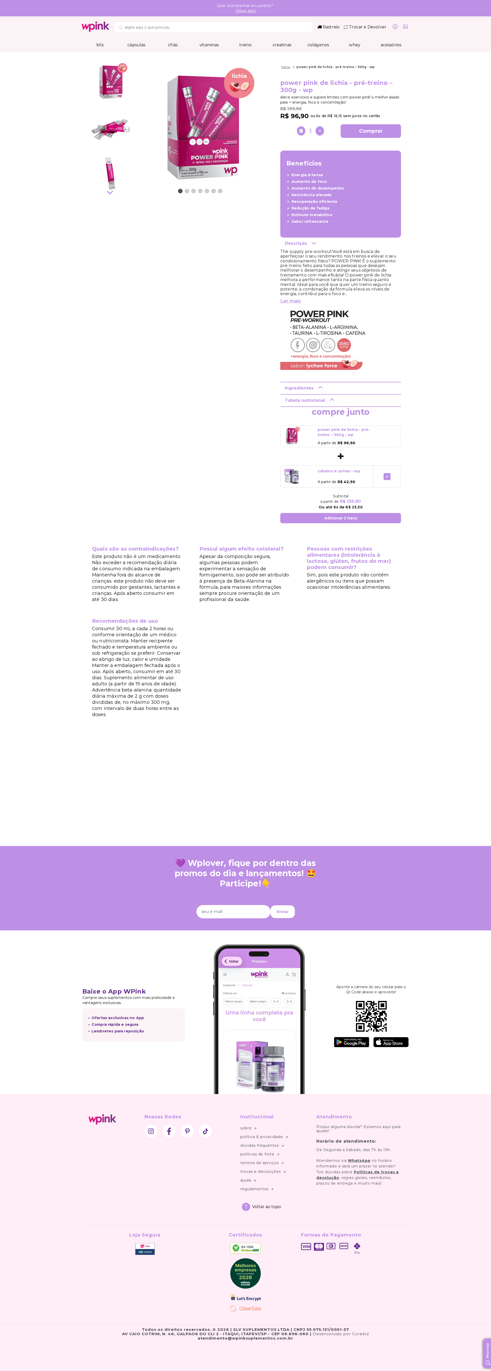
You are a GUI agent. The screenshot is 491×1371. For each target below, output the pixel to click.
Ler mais (290, 301)
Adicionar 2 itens (340, 518)
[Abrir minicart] (405, 27)
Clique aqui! (245, 10)
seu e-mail (212, 912)
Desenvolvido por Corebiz (341, 1333)
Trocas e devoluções (260, 1171)
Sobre (246, 1128)
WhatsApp (359, 1160)
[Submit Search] (120, 28)
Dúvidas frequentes (259, 1145)
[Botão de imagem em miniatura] (180, 191)
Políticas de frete (257, 1154)
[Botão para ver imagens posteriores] (110, 193)
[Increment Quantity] (320, 131)
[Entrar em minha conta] (395, 27)
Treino (285, 67)
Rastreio (331, 27)
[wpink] (95, 30)
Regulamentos (254, 1189)
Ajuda (245, 1180)
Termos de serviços (259, 1163)
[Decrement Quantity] (301, 131)
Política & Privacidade (261, 1136)
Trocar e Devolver (367, 27)
